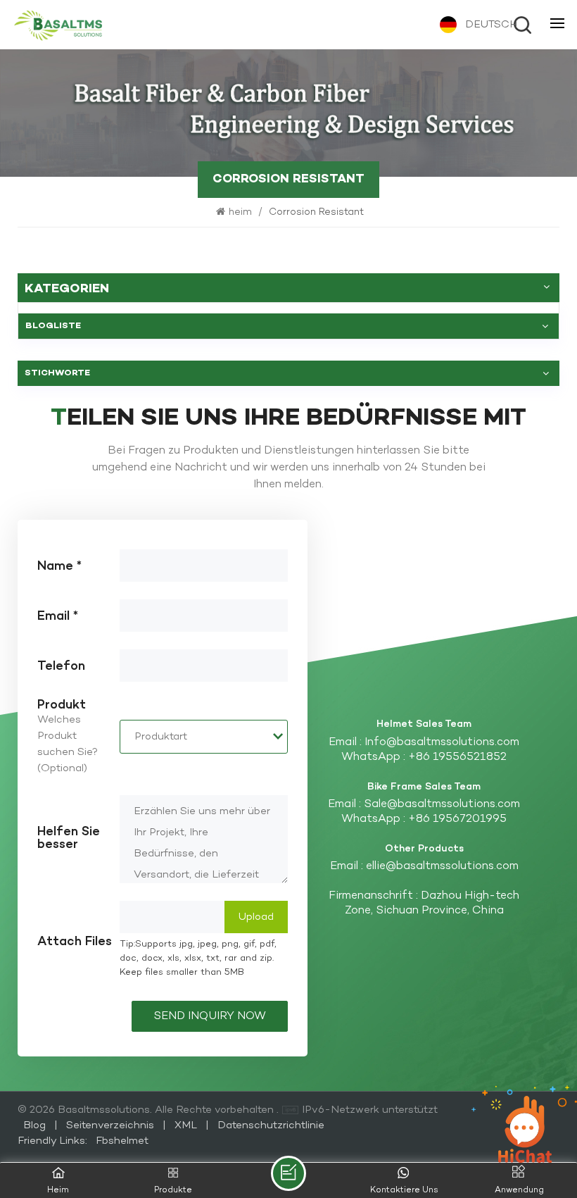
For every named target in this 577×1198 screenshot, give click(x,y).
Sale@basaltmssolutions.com (442, 804)
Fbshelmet (122, 1141)
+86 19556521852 (457, 757)
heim (242, 212)
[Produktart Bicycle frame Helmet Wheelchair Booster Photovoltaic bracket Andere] (204, 737)
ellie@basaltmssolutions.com (442, 866)
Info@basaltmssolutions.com (441, 742)
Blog (36, 1125)
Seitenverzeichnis (111, 1125)
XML (186, 1125)
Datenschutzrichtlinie (270, 1125)
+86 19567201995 (457, 819)
